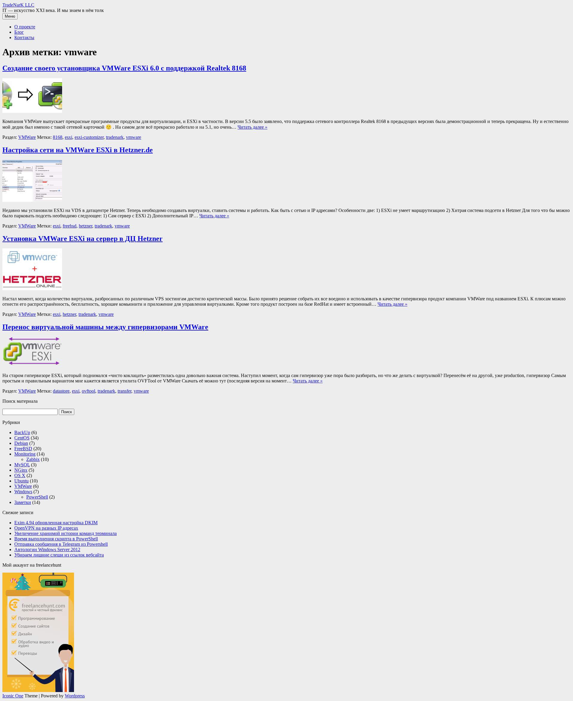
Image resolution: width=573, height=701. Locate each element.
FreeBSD (23, 448)
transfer (124, 390)
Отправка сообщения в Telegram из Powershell (61, 544)
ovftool (88, 390)
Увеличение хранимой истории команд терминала (65, 533)
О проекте (24, 26)
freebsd (69, 225)
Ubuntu (21, 480)
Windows (23, 491)
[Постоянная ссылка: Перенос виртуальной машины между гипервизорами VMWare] (32, 365)
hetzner (85, 225)
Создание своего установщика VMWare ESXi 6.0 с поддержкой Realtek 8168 (124, 68)
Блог (19, 32)
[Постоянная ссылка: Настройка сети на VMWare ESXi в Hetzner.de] (32, 200)
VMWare (27, 137)
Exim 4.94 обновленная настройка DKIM (56, 522)
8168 (57, 137)
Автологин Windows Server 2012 (47, 549)
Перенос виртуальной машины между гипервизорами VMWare (105, 327)
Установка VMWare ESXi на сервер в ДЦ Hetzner (82, 238)
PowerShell (37, 496)
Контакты (24, 37)
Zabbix (33, 459)
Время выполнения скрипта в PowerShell (56, 538)
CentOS (22, 437)
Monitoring (25, 453)
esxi (68, 137)
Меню (10, 16)
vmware (133, 137)
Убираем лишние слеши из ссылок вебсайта (59, 554)
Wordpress (75, 695)
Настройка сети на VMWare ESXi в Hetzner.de (77, 150)
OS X (19, 475)
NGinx (20, 470)
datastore (61, 390)
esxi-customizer (89, 137)
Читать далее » (252, 127)
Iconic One (12, 695)
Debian (21, 443)
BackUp (22, 432)
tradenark (115, 137)
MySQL (22, 464)
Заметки (22, 502)
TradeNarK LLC (18, 4)
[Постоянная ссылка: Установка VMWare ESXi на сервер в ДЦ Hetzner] (32, 288)
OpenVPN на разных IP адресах (46, 528)
